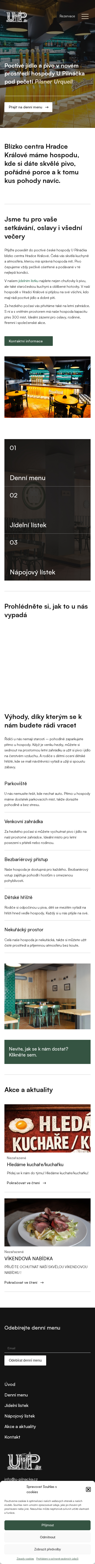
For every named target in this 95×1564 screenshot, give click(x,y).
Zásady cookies (25, 1558)
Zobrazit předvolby (47, 1549)
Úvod (9, 1384)
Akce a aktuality (20, 1426)
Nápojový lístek (19, 1416)
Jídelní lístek (16, 1405)
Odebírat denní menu (25, 1360)
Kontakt (12, 1437)
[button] (88, 1489)
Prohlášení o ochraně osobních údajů (57, 1558)
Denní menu (16, 1395)
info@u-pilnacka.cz (21, 1479)
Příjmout (48, 1525)
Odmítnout (47, 1537)
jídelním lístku (28, 281)
